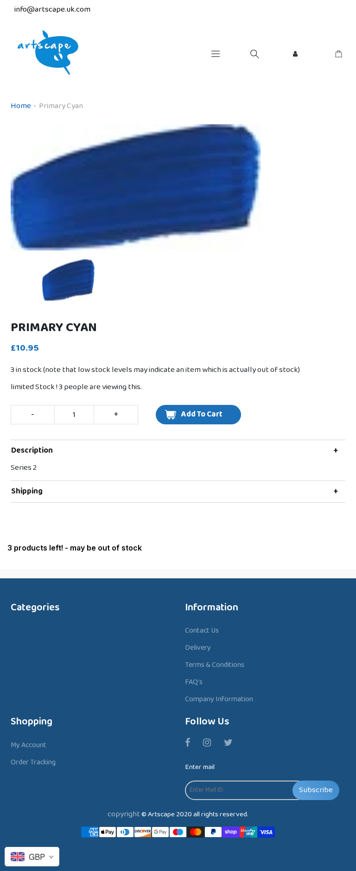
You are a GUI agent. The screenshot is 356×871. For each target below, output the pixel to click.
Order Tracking (33, 762)
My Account (28, 745)
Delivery (198, 647)
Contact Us (202, 630)
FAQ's (194, 682)
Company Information (219, 699)
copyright (124, 814)
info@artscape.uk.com (52, 9)
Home (21, 106)
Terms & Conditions (214, 665)
